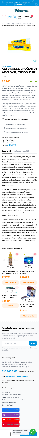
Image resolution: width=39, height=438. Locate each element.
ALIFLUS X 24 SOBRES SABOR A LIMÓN (10, 296)
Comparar (24, 119)
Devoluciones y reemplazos (11, 395)
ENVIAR (32, 343)
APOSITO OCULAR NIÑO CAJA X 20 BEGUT (27, 306)
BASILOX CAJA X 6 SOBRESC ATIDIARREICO (27, 272)
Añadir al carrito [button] (10, 282)
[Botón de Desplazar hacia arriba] (35, 428)
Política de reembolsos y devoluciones (15, 400)
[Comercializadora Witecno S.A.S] (21, 10)
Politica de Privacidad (9, 402)
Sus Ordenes (6, 392)
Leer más (10, 306)
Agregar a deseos (11, 119)
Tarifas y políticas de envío (11, 397)
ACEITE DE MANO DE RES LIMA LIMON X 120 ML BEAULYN (10, 272)
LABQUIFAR (11, 145)
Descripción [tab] (7, 151)
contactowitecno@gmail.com (17, 376)
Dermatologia (27, 23)
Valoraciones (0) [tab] (21, 151)
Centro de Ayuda (7, 405)
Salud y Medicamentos (14, 23)
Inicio (3, 23)
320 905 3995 (10, 371)
